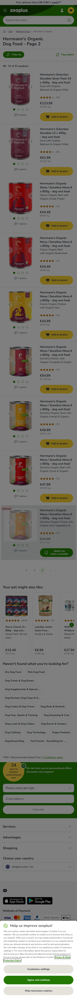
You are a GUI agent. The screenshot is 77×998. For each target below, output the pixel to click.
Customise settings (38, 969)
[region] (38, 959)
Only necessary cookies (38, 990)
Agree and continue (38, 980)
